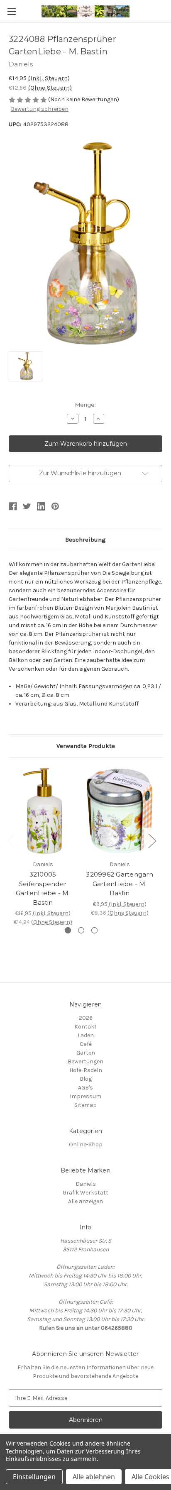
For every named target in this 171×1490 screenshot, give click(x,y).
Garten (85, 1052)
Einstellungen (34, 1476)
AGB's (85, 1087)
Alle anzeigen (85, 1201)
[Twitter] (27, 506)
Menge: (85, 404)
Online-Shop (86, 1144)
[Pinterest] (55, 506)
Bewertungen (85, 1061)
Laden (86, 1035)
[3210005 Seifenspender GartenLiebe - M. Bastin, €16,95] (43, 811)
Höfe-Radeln (85, 1070)
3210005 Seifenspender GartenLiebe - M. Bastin (43, 888)
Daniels (86, 1183)
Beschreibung (85, 539)
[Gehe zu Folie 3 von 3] (94, 930)
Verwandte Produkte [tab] (85, 746)
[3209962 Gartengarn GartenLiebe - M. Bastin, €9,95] (119, 811)
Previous (10, 840)
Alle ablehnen (94, 1476)
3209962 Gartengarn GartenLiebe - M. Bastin (119, 883)
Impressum (85, 1096)
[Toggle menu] (11, 11)
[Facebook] (13, 506)
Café (86, 1044)
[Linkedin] (41, 506)
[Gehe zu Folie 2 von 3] (81, 930)
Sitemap (85, 1105)
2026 (86, 1017)
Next (152, 840)
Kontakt (85, 1026)
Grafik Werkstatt (85, 1192)
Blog (86, 1078)
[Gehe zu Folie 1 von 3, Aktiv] (68, 930)
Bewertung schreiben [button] (39, 108)
